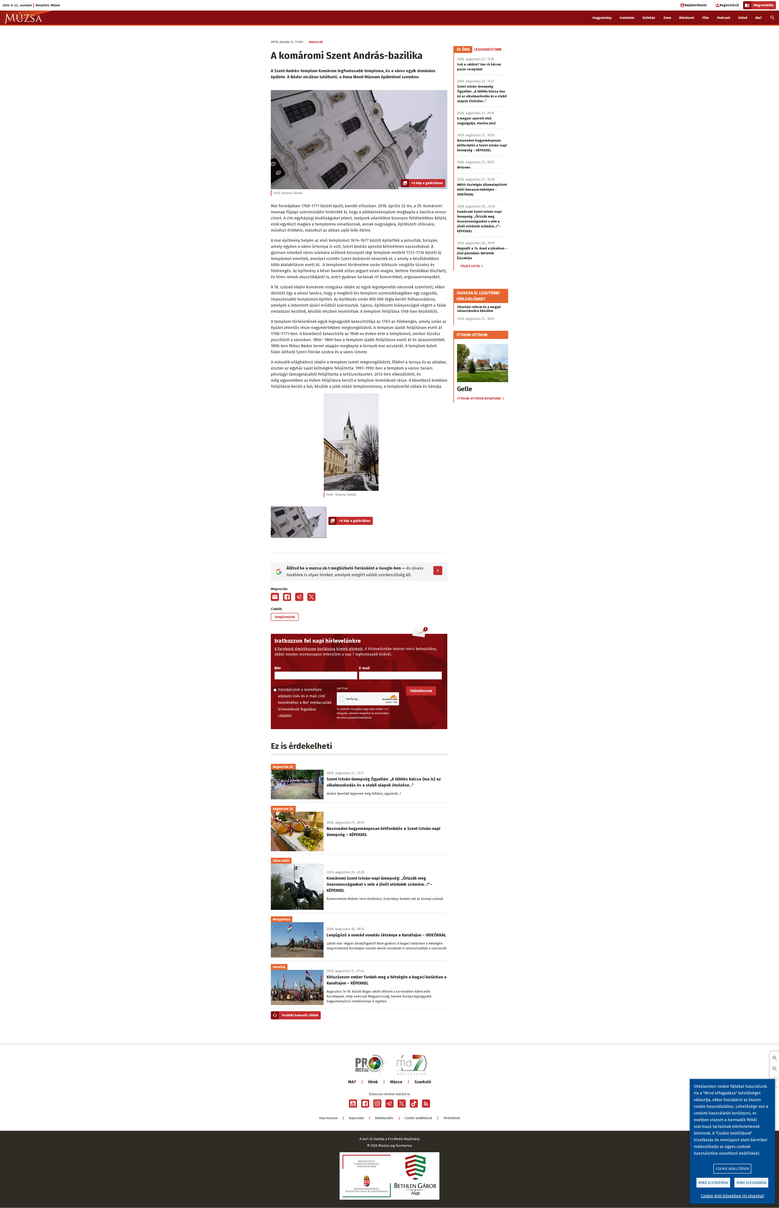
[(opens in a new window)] (353, 1103)
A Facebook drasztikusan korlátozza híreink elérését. (319, 649)
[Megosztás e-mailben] (275, 597)
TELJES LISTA (470, 266)
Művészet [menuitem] (686, 18)
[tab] (463, 49)
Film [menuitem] (705, 18)
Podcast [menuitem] (723, 18)
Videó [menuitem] (742, 18)
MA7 (352, 1081)
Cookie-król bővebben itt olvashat (732, 1195)
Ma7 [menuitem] (758, 18)
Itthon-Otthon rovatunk (479, 398)
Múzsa (396, 1081)
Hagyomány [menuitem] (602, 18)
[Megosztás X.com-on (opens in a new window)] (311, 597)
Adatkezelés (384, 1118)
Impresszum (328, 1118)
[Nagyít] (775, 1058)
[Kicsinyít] (775, 1069)
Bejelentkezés (696, 5)
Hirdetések (451, 1118)
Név (277, 668)
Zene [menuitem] (667, 18)
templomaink (284, 617)
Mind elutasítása (713, 1183)
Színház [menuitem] (648, 18)
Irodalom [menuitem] (627, 18)
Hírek (373, 1081)
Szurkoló (422, 1081)
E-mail (364, 668)
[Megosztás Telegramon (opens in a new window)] (299, 597)
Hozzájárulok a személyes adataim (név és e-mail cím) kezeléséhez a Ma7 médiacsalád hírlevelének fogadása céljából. (304, 702)
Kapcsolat (356, 1118)
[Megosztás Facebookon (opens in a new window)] (287, 597)
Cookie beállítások (418, 1118)
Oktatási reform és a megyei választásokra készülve (479, 309)
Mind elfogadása (751, 1183)
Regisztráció (729, 5)
